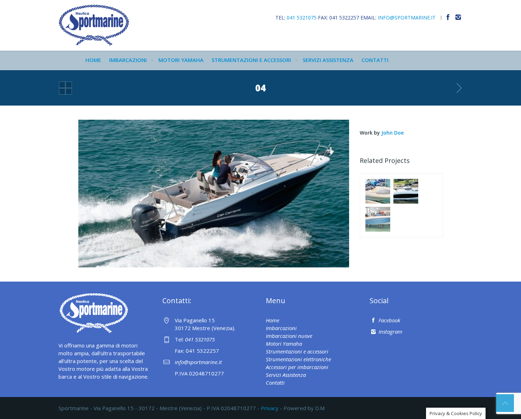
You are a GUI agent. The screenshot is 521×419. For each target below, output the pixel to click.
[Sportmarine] (93, 24)
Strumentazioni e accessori (251, 59)
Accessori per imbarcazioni (297, 366)
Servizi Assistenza (328, 59)
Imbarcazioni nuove (289, 335)
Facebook (388, 320)
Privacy (270, 408)
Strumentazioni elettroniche (298, 359)
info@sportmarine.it (407, 17)
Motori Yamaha (180, 59)
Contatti (375, 59)
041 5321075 (301, 17)
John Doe (392, 132)
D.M (320, 408)
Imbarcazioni (128, 59)
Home (93, 59)
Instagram (389, 331)
